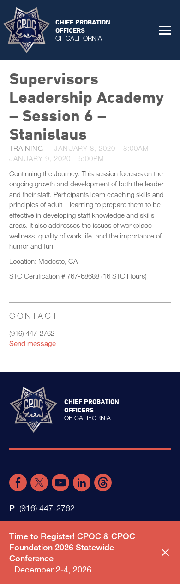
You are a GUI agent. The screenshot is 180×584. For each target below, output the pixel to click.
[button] (165, 30)
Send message (32, 343)
